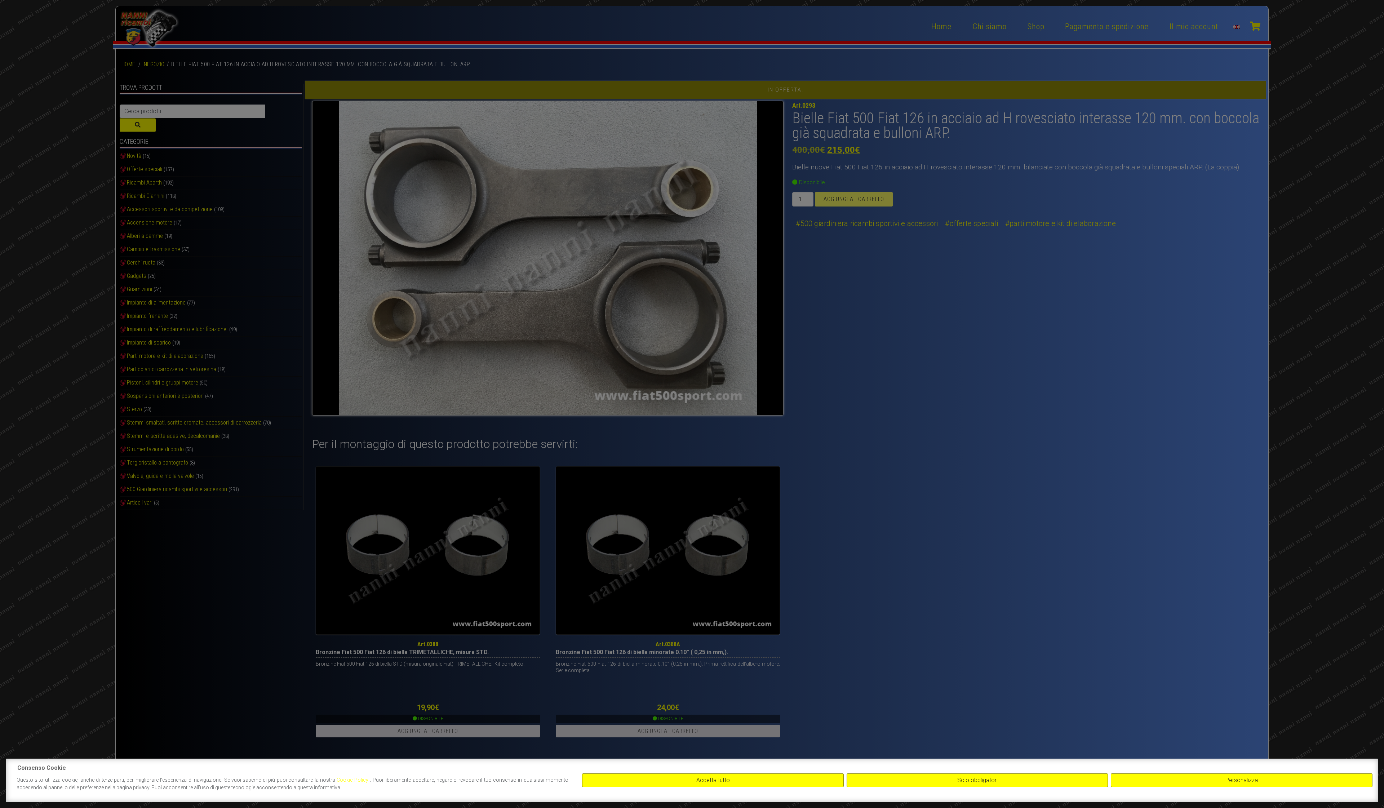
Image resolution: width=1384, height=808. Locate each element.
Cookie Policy (353, 780)
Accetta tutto (713, 780)
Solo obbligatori (977, 780)
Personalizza (1241, 780)
